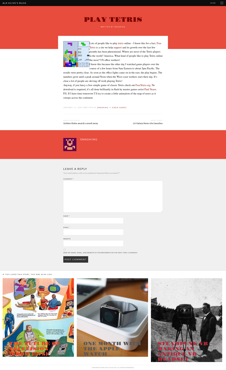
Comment (68, 179)
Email (66, 227)
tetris (120, 43)
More (213, 3)
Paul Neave (150, 89)
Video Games (119, 107)
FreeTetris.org (142, 85)
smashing (119, 27)
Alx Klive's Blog (14, 3)
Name (66, 216)
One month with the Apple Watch (112, 349)
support (118, 47)
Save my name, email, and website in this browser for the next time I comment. (100, 253)
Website (67, 239)
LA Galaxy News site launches (148, 123)
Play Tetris (113, 20)
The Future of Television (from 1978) (34, 349)
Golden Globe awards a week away (80, 123)
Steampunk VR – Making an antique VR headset (185, 351)
